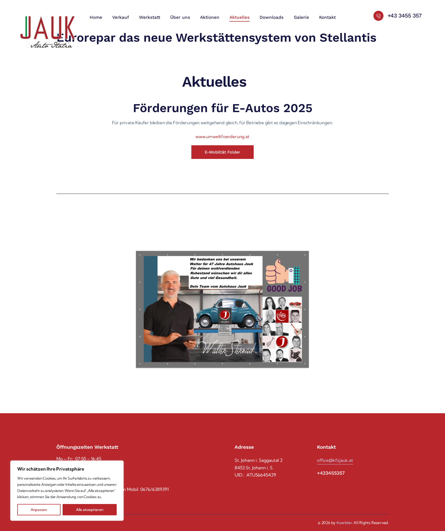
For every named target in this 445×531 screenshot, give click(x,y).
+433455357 (331, 473)
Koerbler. (345, 522)
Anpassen (39, 509)
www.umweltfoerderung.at (222, 136)
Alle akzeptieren (89, 509)
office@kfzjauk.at (335, 460)
